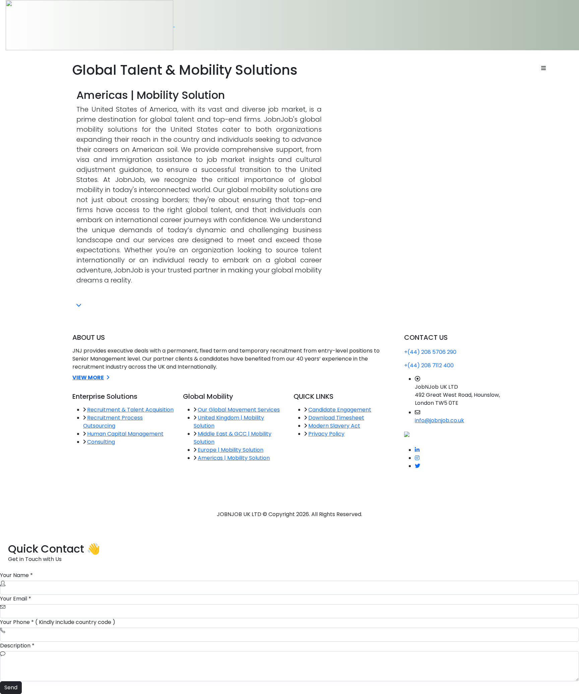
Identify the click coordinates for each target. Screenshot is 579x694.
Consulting (101, 442)
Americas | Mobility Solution (234, 458)
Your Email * (15, 599)
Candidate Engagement (339, 410)
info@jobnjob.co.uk (439, 420)
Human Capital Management (125, 434)
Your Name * (16, 575)
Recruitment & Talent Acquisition (130, 410)
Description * (17, 645)
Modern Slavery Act (334, 426)
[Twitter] (417, 466)
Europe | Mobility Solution (230, 450)
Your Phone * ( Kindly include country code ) (57, 622)
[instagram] (417, 458)
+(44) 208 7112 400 (429, 365)
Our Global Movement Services (239, 410)
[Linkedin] (417, 450)
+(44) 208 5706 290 (430, 352)
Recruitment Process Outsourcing (113, 422)
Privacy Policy (326, 434)
